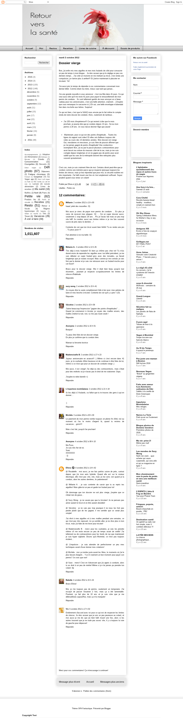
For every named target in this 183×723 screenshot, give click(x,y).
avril (29, 123)
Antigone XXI (142, 228)
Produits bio (30, 200)
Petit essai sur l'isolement (147, 417)
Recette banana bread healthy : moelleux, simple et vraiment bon (145, 202)
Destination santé (145, 519)
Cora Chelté (142, 198)
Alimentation (32, 157)
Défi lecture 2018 (143, 363)
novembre (32, 96)
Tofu (44, 214)
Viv (67, 609)
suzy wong (70, 286)
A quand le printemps (145, 350)
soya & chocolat (144, 283)
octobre (30, 100)
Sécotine (69, 305)
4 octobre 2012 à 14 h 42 (85, 468)
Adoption (46, 154)
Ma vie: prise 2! (143, 441)
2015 (30, 77)
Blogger (107, 708)
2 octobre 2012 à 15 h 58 (84, 305)
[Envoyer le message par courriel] (87, 184)
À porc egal (141, 322)
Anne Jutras (142, 252)
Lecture (36, 184)
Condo (41, 159)
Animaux (44, 157)
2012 (30, 88)
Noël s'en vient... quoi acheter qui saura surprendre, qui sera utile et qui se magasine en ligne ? (146, 461)
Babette (69, 580)
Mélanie (69, 202)
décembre (32, 92)
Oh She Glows (143, 213)
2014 (30, 81)
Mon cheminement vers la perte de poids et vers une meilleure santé (146, 477)
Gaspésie (38, 177)
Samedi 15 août (142, 189)
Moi (41, 48)
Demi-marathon (142, 483)
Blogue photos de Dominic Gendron (145, 426)
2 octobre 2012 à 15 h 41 (86, 286)
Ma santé (40, 189)
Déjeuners (45, 172)
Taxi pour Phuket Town (145, 496)
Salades (43, 211)
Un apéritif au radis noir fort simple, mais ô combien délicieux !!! (145, 524)
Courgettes (30, 164)
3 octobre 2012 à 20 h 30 (83, 415)
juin (29, 115)
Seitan (27, 213)
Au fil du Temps (144, 348)
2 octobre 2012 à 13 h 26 (86, 247)
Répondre (70, 239)
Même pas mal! (142, 443)
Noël (36, 193)
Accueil (29, 48)
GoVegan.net (142, 242)
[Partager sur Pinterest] (103, 184)
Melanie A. (70, 247)
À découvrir (108, 48)
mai (29, 119)
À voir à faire (31, 219)
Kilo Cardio (37, 182)
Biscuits (27, 159)
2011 (30, 140)
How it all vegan (44, 179)
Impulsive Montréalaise (142, 403)
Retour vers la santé (140, 62)
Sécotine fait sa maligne (143, 308)
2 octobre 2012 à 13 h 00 (83, 202)
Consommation (31, 161)
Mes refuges (141, 407)
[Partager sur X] (97, 184)
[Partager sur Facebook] (100, 184)
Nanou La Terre (143, 415)
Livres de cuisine (87, 48)
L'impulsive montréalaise (77, 389)
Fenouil (27, 177)
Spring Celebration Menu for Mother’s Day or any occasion (146, 218)
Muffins (28, 193)
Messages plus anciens (112, 682)
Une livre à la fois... (145, 187)
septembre (32, 104)
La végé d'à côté (144, 268)
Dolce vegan (30, 168)
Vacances (39, 216)
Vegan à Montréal (144, 335)
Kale (28, 182)
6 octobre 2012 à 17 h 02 (79, 609)
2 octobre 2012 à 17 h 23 (91, 355)
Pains (44, 193)
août (29, 107)
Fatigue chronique (37, 174)
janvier (30, 135)
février (30, 131)
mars (29, 127)
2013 (30, 84)
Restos (53, 48)
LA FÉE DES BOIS (144, 535)
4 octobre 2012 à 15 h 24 (83, 580)
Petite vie (71, 188)
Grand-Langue (143, 296)
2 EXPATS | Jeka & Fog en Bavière (145, 492)
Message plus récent (69, 682)
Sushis (35, 213)
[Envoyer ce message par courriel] (92, 184)
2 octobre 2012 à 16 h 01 (85, 326)
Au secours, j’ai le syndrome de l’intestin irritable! (145, 272)
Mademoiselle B (73, 355)
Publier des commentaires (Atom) (97, 691)
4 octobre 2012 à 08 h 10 (85, 441)
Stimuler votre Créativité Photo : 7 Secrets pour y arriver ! (146, 257)
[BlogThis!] (95, 184)
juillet (29, 111)
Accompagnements (31, 154)
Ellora (68, 468)
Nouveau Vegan (144, 371)
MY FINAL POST (143, 244)
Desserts (43, 164)
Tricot (27, 216)
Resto (29, 205)
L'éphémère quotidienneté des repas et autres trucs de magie (146, 170)
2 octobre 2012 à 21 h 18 (99, 389)
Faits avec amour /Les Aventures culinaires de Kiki (144, 386)
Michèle (69, 415)
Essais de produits (130, 48)
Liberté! (139, 299)
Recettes (68, 48)
